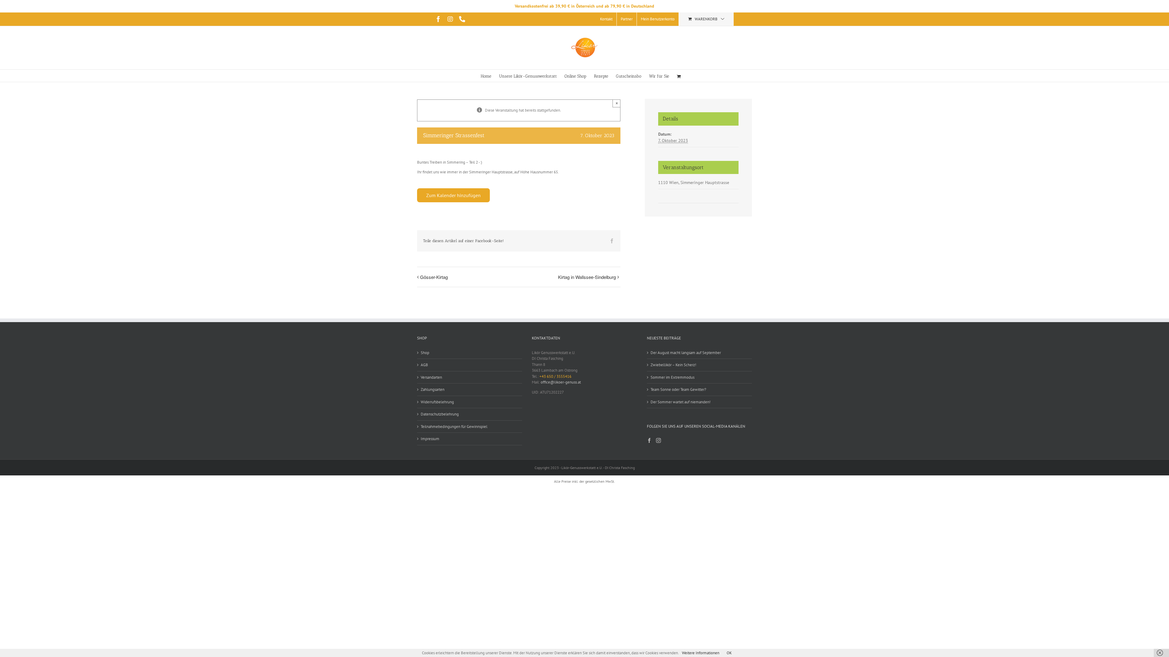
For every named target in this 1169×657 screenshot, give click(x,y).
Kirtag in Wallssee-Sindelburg (587, 277)
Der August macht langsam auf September (686, 352)
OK (729, 652)
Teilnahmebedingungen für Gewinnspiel (454, 426)
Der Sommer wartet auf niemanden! (681, 402)
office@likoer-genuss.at (561, 382)
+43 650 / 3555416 (555, 376)
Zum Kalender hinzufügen (453, 195)
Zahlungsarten (432, 389)
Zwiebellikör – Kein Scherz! (673, 364)
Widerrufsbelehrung (437, 402)
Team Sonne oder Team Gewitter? (678, 389)
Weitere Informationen (700, 652)
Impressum (430, 438)
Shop (425, 352)
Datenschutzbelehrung (440, 414)
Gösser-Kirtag (434, 277)
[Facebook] (649, 440)
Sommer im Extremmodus (672, 377)
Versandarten (431, 377)
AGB (424, 364)
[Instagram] (658, 440)
